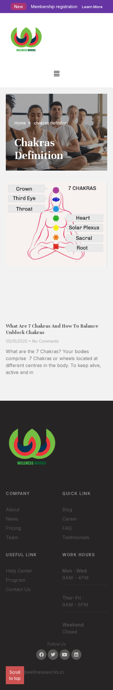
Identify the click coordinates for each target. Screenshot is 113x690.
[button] (56, 73)
